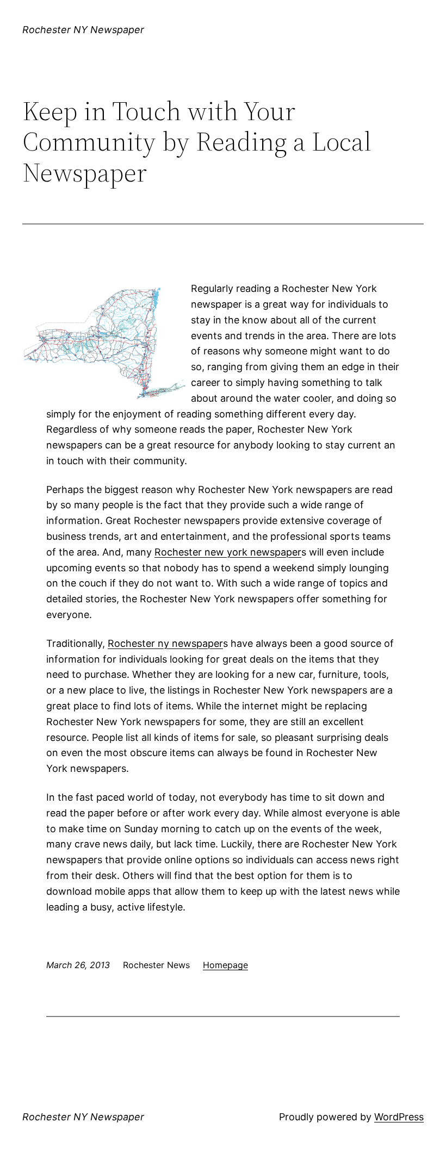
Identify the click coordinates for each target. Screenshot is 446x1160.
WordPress (399, 1116)
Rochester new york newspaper (227, 552)
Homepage (225, 964)
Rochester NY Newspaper (83, 29)
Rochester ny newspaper (165, 643)
